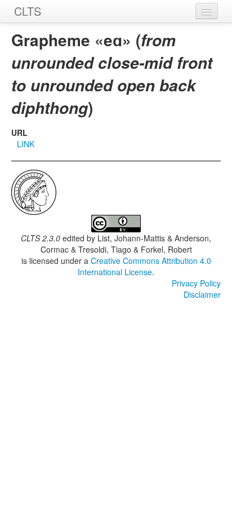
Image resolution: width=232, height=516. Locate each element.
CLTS (27, 11)
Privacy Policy (196, 283)
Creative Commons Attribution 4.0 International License (144, 266)
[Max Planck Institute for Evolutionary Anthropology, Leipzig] (33, 191)
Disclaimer (202, 294)
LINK (25, 143)
